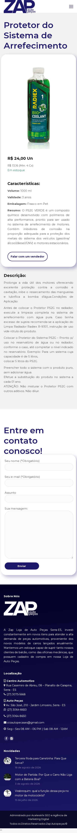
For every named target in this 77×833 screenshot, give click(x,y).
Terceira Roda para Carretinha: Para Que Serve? (40, 761)
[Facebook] (6, 738)
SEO (47, 815)
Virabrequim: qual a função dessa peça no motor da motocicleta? (42, 793)
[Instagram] (11, 738)
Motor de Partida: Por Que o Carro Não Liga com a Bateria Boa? (43, 777)
